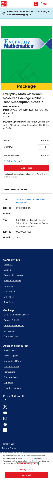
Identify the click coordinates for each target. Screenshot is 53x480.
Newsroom (9, 286)
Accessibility (10, 350)
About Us (8, 264)
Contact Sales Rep (12, 320)
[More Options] (50, 4)
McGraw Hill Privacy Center (27, 464)
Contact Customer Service (16, 315)
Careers (7, 270)
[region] (26, 466)
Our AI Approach (11, 366)
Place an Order (11, 336)
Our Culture (9, 291)
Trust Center (9, 302)
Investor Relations (12, 281)
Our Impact (9, 297)
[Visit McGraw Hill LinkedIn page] (5, 430)
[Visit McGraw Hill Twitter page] (5, 407)
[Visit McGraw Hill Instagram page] (5, 418)
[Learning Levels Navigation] (11, 4)
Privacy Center (9, 448)
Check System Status (14, 325)
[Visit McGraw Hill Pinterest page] (5, 424)
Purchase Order (11, 377)
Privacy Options (26, 470)
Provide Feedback (12, 388)
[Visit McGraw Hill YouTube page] (5, 412)
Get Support (9, 331)
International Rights (13, 361)
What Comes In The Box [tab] (15, 190)
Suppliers (8, 383)
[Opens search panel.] (36, 4)
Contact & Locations (13, 275)
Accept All (26, 475)
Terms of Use (8, 444)
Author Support (11, 356)
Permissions (9, 372)
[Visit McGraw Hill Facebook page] (5, 401)
